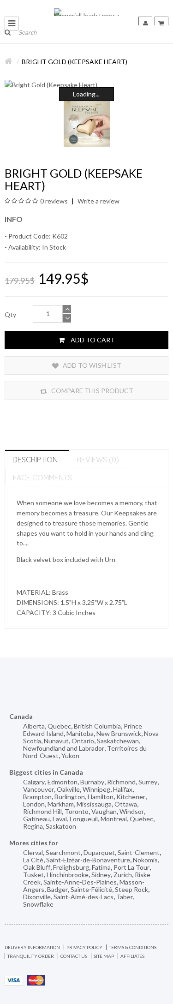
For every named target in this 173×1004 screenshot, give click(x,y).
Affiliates (132, 956)
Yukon (70, 755)
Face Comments (42, 477)
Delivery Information (32, 947)
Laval (60, 819)
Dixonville (37, 897)
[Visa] (14, 979)
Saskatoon (61, 826)
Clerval (33, 852)
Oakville (68, 789)
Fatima (101, 867)
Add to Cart (92, 340)
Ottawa (125, 804)
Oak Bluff (36, 867)
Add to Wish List (91, 365)
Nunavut (56, 741)
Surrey (147, 782)
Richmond (121, 782)
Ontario (83, 741)
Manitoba (80, 733)
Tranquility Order (30, 956)
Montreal (114, 819)
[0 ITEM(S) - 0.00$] (161, 23)
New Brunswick (118, 733)
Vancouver (38, 789)
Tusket (33, 874)
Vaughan (104, 811)
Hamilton (100, 797)
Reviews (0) (98, 459)
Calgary (34, 782)
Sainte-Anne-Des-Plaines (80, 882)
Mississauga (94, 804)
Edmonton (63, 782)
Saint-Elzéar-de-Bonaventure (88, 860)
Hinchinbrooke (68, 874)
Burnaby (92, 782)
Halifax (122, 789)
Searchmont (63, 852)
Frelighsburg (71, 867)
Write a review (97, 201)
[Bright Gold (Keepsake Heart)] (86, 85)
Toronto (77, 811)
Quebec (59, 726)
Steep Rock (131, 889)
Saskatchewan (118, 741)
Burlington (69, 797)
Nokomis (145, 860)
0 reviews (54, 201)
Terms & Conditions (132, 947)
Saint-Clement (139, 852)
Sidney (101, 874)
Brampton (37, 797)
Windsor (131, 811)
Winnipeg (96, 789)
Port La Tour (131, 867)
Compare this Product (91, 390)
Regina (33, 826)
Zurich (122, 874)
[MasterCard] (36, 979)
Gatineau (36, 819)
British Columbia (97, 726)
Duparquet (99, 852)
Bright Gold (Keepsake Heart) (74, 62)
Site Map (104, 956)
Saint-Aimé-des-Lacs (83, 897)
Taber (124, 897)
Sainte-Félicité (91, 889)
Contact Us (73, 956)
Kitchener (130, 797)
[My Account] (145, 23)
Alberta (34, 726)
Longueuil (84, 819)
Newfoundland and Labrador (63, 748)
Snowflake (38, 904)
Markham (61, 804)
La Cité (33, 860)
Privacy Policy (84, 947)
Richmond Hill (42, 811)
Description (35, 459)
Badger (57, 889)
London (34, 804)
